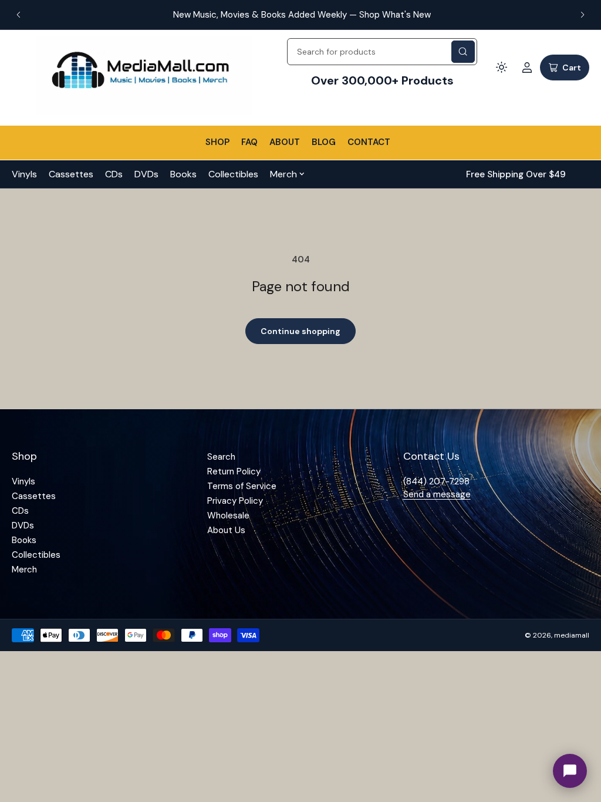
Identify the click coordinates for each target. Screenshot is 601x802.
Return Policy (234, 471)
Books (183, 174)
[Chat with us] (570, 771)
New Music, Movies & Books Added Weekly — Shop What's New (301, 15)
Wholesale (228, 515)
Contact (368, 142)
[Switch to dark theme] (501, 67)
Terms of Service (241, 486)
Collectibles (233, 174)
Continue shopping (300, 331)
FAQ (249, 142)
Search (221, 457)
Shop (217, 142)
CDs (114, 174)
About (284, 142)
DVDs (146, 174)
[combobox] (382, 52)
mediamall (571, 635)
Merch (283, 174)
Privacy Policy (235, 501)
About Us (226, 530)
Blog (324, 142)
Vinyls (24, 174)
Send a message (437, 494)
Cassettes (71, 174)
